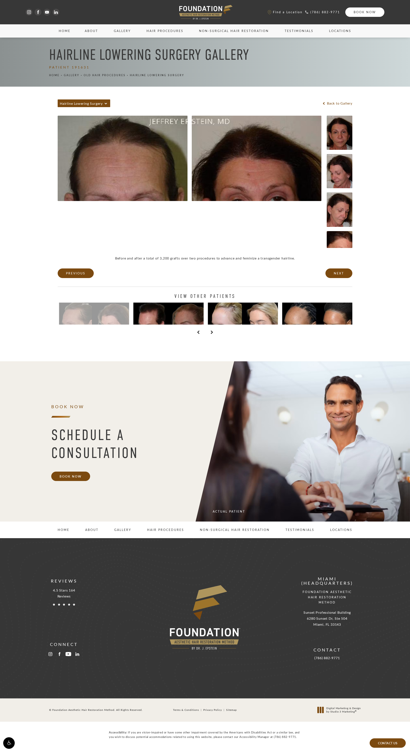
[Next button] (211, 332)
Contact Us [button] (387, 743)
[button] (9, 743)
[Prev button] (198, 332)
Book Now (365, 12)
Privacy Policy (212, 709)
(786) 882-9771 (285, 737)
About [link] (91, 31)
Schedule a (94, 444)
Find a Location (288, 12)
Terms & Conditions (186, 709)
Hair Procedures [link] (164, 31)
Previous (75, 273)
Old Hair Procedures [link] (105, 75)
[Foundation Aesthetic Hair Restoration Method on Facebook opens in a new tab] (38, 12)
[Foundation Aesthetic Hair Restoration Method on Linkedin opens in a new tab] (56, 12)
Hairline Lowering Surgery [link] (157, 75)
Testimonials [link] (299, 31)
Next (339, 273)
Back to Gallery (339, 103)
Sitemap (231, 709)
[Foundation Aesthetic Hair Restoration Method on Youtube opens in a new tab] (47, 12)
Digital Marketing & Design (343, 710)
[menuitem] (29, 12)
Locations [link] (340, 31)
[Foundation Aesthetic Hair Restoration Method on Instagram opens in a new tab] (29, 12)
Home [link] (64, 31)
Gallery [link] (122, 31)
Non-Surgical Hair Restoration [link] (234, 31)
